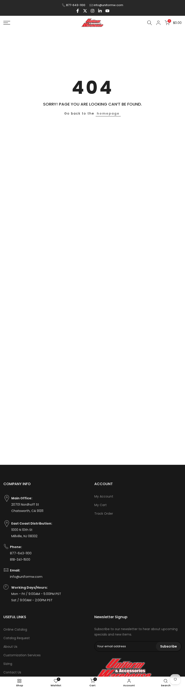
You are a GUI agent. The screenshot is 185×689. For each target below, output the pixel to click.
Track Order (103, 513)
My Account (103, 496)
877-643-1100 (75, 5)
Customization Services (22, 655)
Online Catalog (15, 629)
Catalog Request (16, 638)
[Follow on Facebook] (78, 11)
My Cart (100, 505)
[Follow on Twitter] (85, 11)
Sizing (7, 663)
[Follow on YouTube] (107, 11)
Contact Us (12, 672)
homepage (108, 113)
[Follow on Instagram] (92, 11)
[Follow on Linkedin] (100, 11)
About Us (10, 646)
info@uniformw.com (108, 5)
